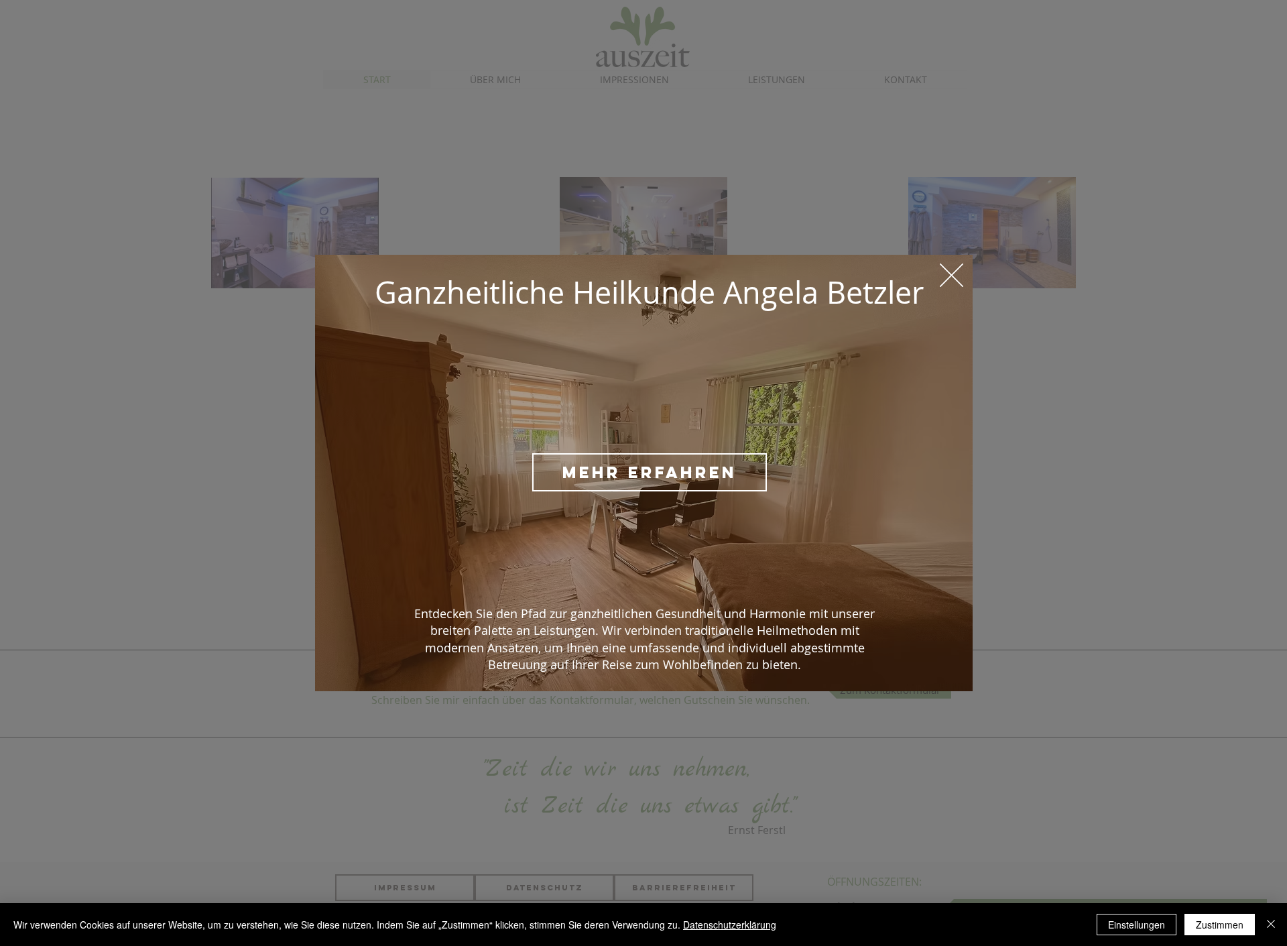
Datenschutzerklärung (729, 924)
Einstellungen (1136, 924)
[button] (951, 275)
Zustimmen (1219, 924)
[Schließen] (1271, 924)
